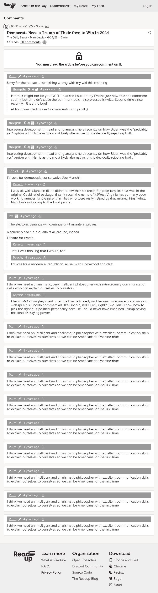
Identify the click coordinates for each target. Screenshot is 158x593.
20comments (30, 42)
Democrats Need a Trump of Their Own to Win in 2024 (58, 32)
